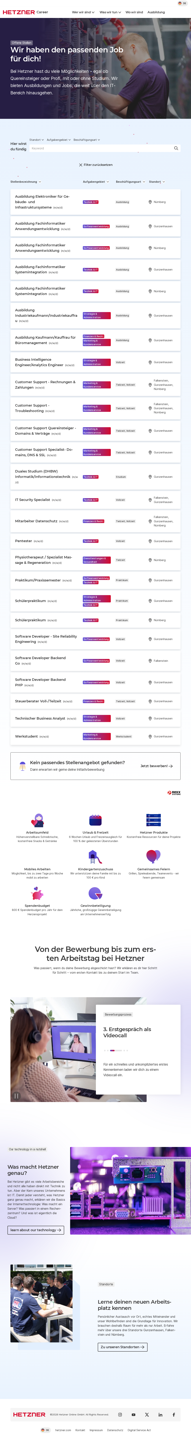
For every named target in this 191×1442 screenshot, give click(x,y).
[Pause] (16, 1096)
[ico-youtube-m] (133, 1414)
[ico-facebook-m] (174, 1414)
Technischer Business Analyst (45, 718)
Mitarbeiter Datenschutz (42, 521)
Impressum (96, 1430)
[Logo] (29, 1414)
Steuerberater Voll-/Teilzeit (44, 701)
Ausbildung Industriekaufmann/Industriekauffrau (46, 315)
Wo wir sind (134, 12)
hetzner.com (63, 1430)
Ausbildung (156, 12)
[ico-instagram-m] (120, 1414)
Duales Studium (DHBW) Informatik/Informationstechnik (46, 476)
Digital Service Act (139, 1430)
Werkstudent (32, 736)
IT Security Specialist (38, 500)
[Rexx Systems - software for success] (174, 793)
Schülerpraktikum (36, 601)
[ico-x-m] (147, 1414)
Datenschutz (115, 1430)
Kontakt (80, 1430)
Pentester (29, 541)
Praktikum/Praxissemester (43, 580)
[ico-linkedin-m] (160, 1414)
